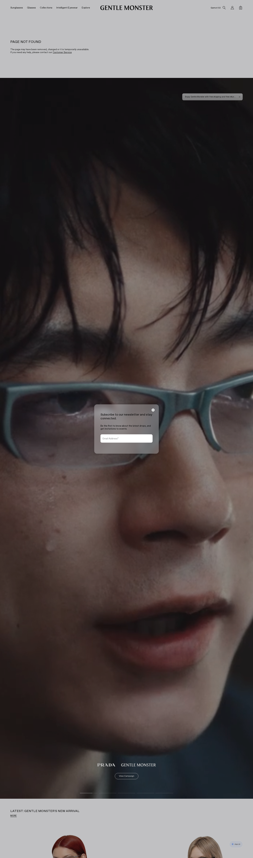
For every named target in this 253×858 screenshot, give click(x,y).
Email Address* (111, 438)
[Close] (153, 410)
